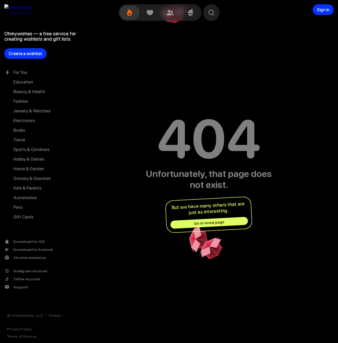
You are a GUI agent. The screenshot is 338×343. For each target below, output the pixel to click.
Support (20, 287)
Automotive (25, 197)
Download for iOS (29, 241)
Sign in (323, 9)
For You (20, 72)
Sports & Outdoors (31, 149)
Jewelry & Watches (31, 111)
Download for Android (33, 249)
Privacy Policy (19, 329)
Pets (17, 207)
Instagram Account (30, 271)
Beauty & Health (29, 91)
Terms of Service (21, 336)
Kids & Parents (27, 188)
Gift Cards (23, 217)
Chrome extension (29, 257)
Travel (19, 139)
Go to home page (209, 223)
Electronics (24, 120)
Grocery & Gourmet (32, 178)
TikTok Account (26, 279)
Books (19, 130)
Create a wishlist (25, 53)
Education (23, 82)
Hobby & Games (28, 159)
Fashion (20, 101)
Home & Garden (28, 168)
